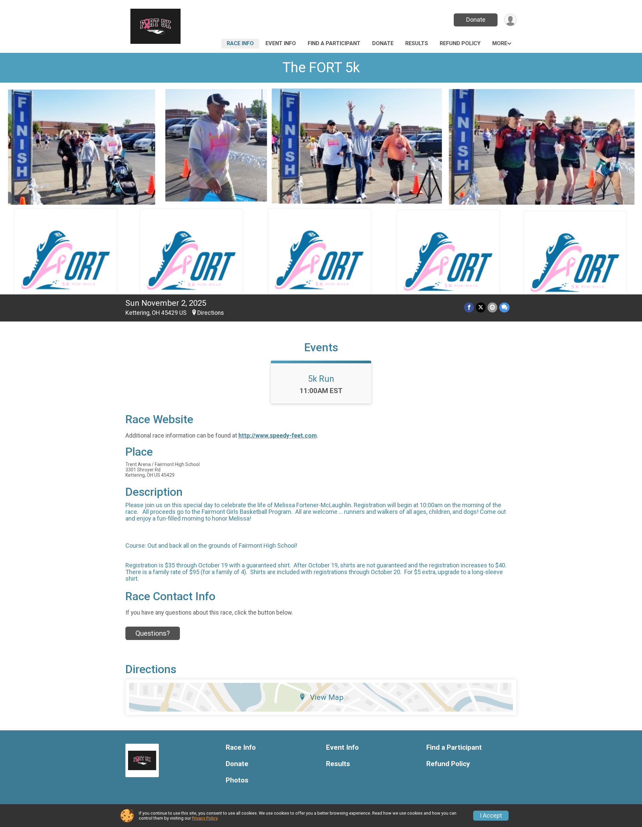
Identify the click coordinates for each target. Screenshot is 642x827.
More (499, 43)
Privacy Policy (204, 818)
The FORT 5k (321, 67)
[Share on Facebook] (469, 307)
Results (416, 43)
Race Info (240, 43)
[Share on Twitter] (481, 307)
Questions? (152, 633)
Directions (210, 312)
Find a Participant (334, 43)
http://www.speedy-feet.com (277, 435)
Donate (476, 19)
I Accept (491, 815)
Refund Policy (460, 43)
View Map (326, 697)
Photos (237, 780)
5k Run (321, 379)
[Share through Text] (504, 307)
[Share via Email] (492, 307)
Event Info (280, 43)
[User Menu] (510, 20)
